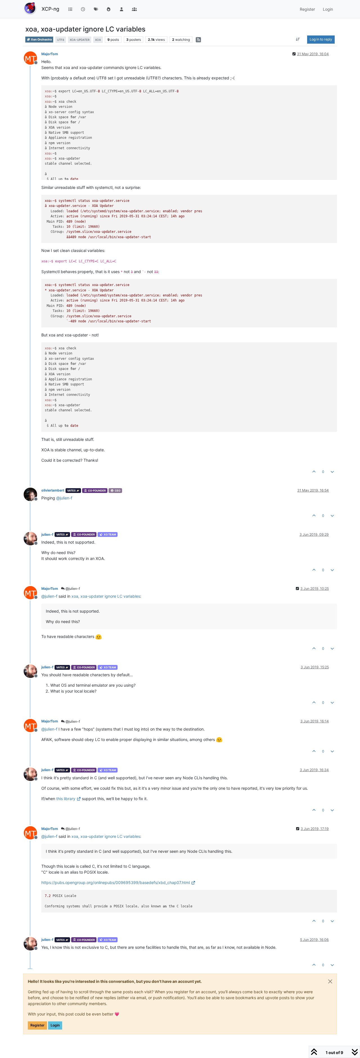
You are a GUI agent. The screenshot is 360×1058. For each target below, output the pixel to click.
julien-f (47, 534)
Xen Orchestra (41, 39)
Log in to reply (321, 39)
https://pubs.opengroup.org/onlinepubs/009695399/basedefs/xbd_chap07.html (115, 882)
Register (37, 1025)
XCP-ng (50, 9)
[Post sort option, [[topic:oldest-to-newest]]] (298, 39)
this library (65, 798)
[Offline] (32, 57)
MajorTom (49, 54)
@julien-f (72, 588)
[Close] (330, 981)
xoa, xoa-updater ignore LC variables (105, 596)
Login (55, 1025)
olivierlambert (52, 490)
